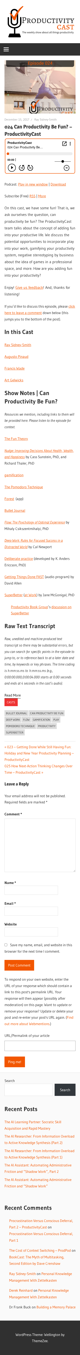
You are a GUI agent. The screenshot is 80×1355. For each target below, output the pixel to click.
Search (9, 1080)
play (56, 719)
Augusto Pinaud (16, 356)
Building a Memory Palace (56, 1307)
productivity (46, 726)
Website (10, 924)
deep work (13, 719)
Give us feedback (29, 287)
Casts (11, 702)
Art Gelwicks (13, 380)
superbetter (14, 732)
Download (58, 184)
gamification (41, 719)
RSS (32, 196)
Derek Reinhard (21, 1290)
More (42, 196)
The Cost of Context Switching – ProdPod (40, 1250)
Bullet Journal (16, 713)
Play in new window (33, 184)
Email (10, 903)
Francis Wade (14, 368)
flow (26, 719)
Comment (13, 814)
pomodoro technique (20, 726)
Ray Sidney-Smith (45, 119)
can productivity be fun (46, 713)
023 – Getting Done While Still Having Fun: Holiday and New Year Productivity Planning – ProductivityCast (39, 753)
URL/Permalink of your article (26, 1035)
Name (10, 882)
